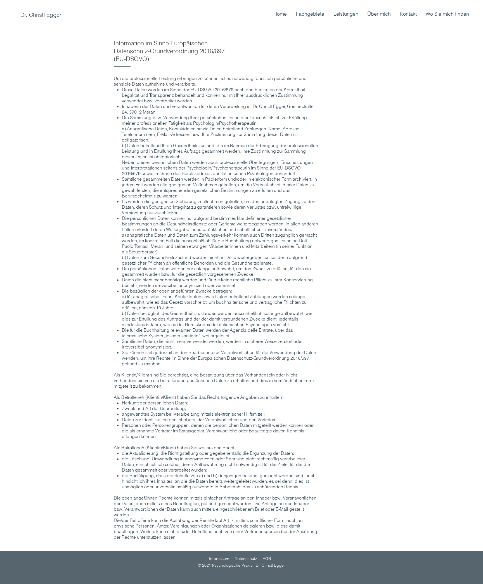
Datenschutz (246, 558)
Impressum (219, 558)
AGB (267, 558)
